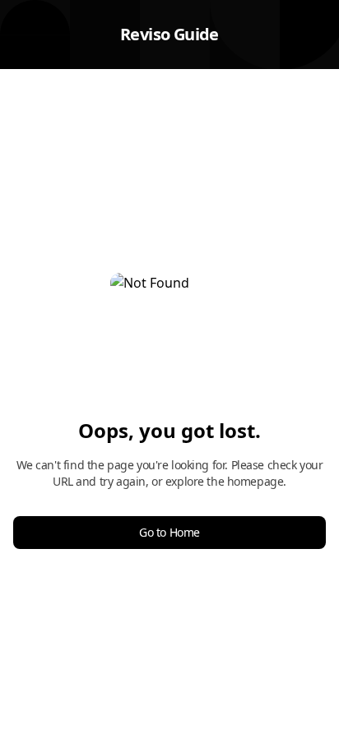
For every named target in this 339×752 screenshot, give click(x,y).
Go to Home (169, 532)
